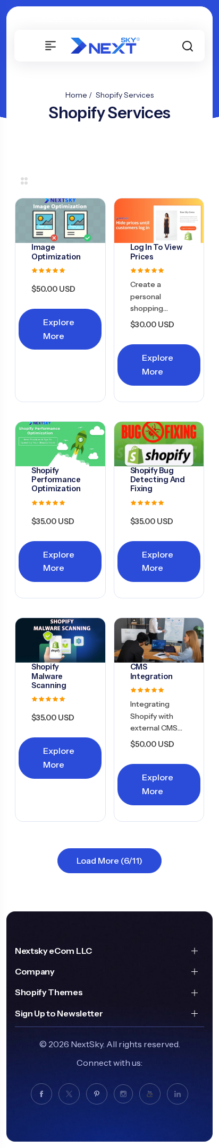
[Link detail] (41, 1093)
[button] (187, 45)
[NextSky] (110, 45)
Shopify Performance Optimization (56, 479)
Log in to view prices (156, 252)
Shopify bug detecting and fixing (157, 479)
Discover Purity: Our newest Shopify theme (110, 18)
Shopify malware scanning (48, 676)
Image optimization (56, 252)
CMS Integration (151, 672)
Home (76, 95)
